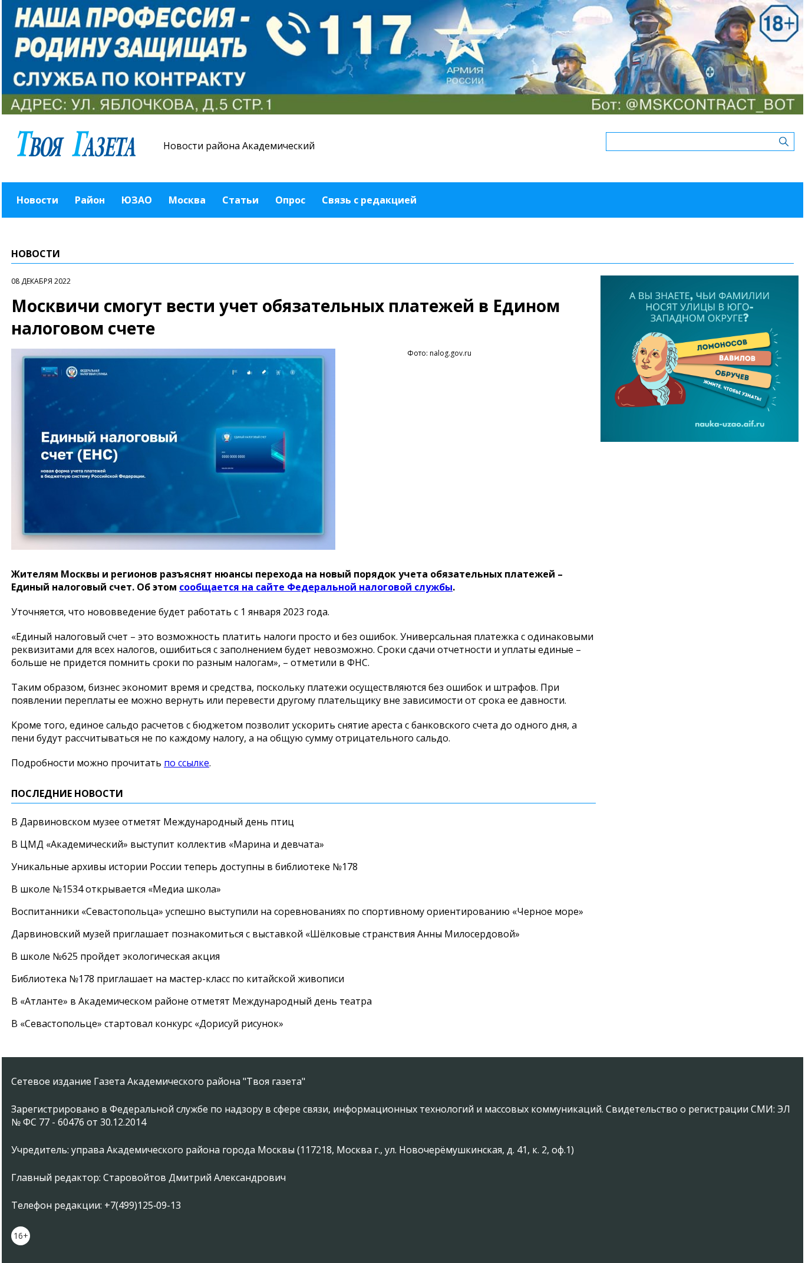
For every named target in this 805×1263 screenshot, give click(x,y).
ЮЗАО (136, 199)
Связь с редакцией (369, 199)
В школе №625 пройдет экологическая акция (115, 956)
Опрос (290, 199)
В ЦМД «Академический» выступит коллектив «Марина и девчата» (167, 844)
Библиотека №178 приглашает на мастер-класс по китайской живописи (177, 978)
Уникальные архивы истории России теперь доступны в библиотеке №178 (184, 866)
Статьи (240, 199)
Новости (37, 199)
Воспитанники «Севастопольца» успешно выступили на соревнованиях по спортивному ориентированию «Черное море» (297, 911)
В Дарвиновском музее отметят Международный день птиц (152, 821)
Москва (187, 199)
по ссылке (186, 762)
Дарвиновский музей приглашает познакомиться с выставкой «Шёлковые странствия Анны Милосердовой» (265, 933)
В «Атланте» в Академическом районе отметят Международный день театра (191, 1001)
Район (90, 199)
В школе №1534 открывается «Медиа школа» (116, 889)
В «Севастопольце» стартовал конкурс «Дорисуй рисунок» (147, 1023)
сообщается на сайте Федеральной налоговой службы (316, 586)
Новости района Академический (239, 145)
